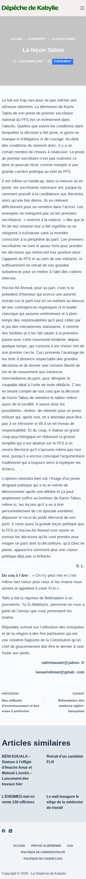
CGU (70, 845)
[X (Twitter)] (10, 831)
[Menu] (82, 8)
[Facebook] (3, 831)
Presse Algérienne (46, 845)
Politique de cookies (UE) (43, 858)
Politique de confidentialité (43, 852)
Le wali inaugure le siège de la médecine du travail (65, 802)
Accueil (19, 845)
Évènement (62, 61)
